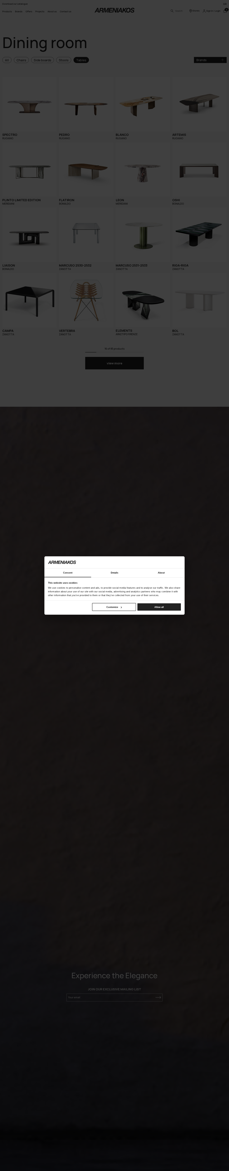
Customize (112, 607)
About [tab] (161, 572)
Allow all (159, 607)
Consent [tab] (67, 572)
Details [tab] (114, 572)
